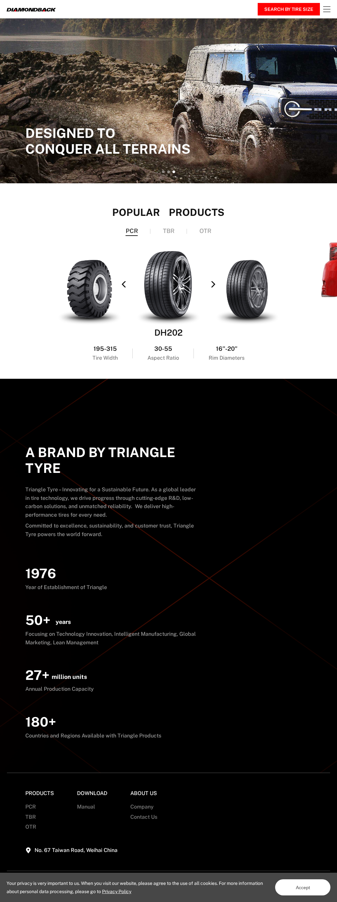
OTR (30, 827)
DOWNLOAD (92, 793)
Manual (86, 807)
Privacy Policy (116, 891)
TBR (30, 817)
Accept (303, 887)
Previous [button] (28, 345)
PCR (30, 807)
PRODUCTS (39, 793)
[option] (168, 100)
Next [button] (333, 101)
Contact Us (143, 817)
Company (142, 807)
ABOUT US (143, 793)
